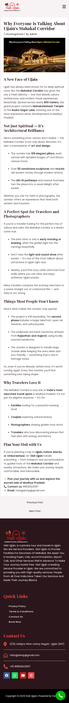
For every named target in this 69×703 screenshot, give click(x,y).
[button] (64, 7)
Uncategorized (14, 34)
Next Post (35, 511)
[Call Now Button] (60, 695)
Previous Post (35, 502)
